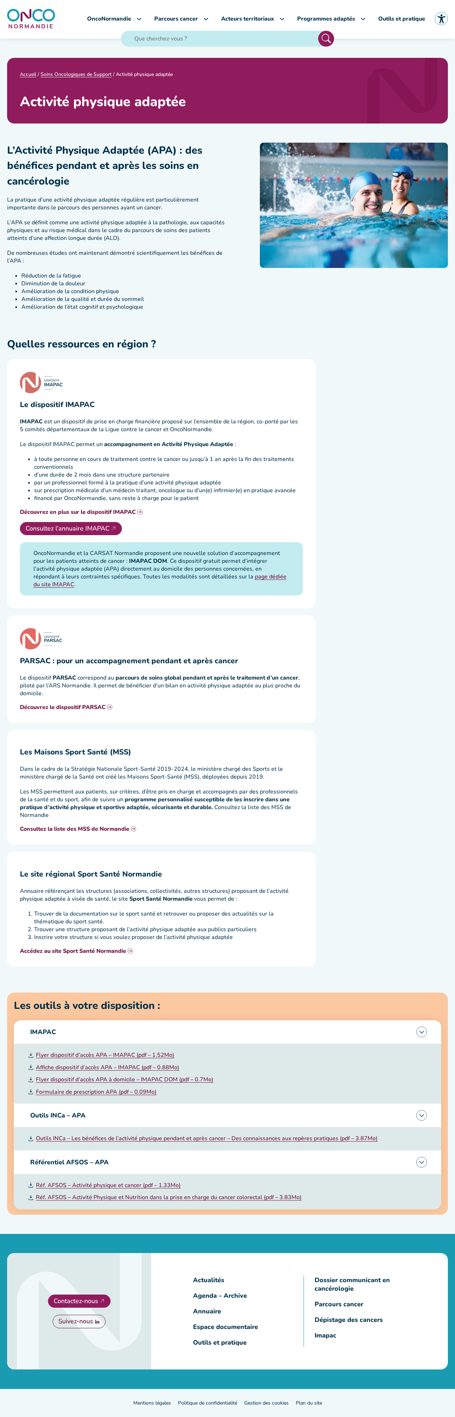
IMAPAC (43, 1032)
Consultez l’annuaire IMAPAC (67, 528)
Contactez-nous (76, 1301)
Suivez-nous (75, 1321)
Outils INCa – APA (58, 1115)
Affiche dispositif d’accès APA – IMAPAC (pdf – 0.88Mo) (107, 1067)
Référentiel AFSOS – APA (69, 1162)
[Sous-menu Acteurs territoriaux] (282, 18)
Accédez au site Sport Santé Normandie (73, 951)
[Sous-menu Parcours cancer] (206, 18)
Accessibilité (441, 18)
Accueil (28, 74)
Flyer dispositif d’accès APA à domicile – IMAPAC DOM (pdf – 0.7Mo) (124, 1079)
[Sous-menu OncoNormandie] (139, 18)
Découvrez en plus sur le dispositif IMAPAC (78, 512)
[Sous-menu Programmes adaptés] (363, 18)
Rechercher (326, 38)
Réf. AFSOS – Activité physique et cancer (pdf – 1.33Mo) (108, 1185)
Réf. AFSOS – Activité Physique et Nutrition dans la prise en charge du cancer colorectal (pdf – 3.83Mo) (168, 1197)
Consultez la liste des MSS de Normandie (74, 829)
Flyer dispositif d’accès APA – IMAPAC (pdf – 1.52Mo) (105, 1055)
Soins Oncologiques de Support (76, 74)
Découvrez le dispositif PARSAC (63, 707)
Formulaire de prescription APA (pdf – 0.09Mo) (96, 1092)
